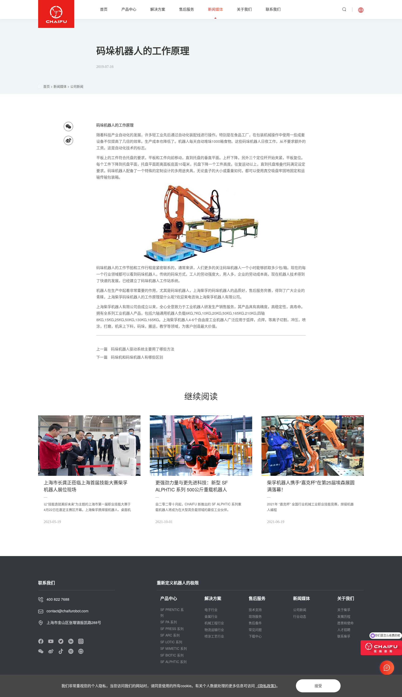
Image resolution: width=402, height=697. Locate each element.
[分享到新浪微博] (68, 140)
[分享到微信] (68, 126)
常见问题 (255, 629)
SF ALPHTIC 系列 (173, 661)
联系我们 (273, 9)
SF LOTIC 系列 (171, 642)
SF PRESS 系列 (172, 628)
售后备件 (255, 622)
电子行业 (211, 609)
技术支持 (255, 609)
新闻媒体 (215, 9)
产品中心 (128, 9)
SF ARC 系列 (170, 635)
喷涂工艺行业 (214, 636)
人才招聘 (343, 629)
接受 (318, 685)
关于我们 (244, 9)
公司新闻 (76, 86)
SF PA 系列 (168, 622)
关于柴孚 (343, 609)
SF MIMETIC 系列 (173, 648)
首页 (103, 9)
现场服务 (255, 616)
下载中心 (255, 636)
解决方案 (157, 9)
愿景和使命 (345, 622)
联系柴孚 (343, 636)
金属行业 (211, 616)
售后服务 (186, 9)
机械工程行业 (214, 622)
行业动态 (299, 616)
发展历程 (343, 616)
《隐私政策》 (266, 685)
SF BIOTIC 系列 (172, 655)
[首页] (52, 86)
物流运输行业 (214, 629)
